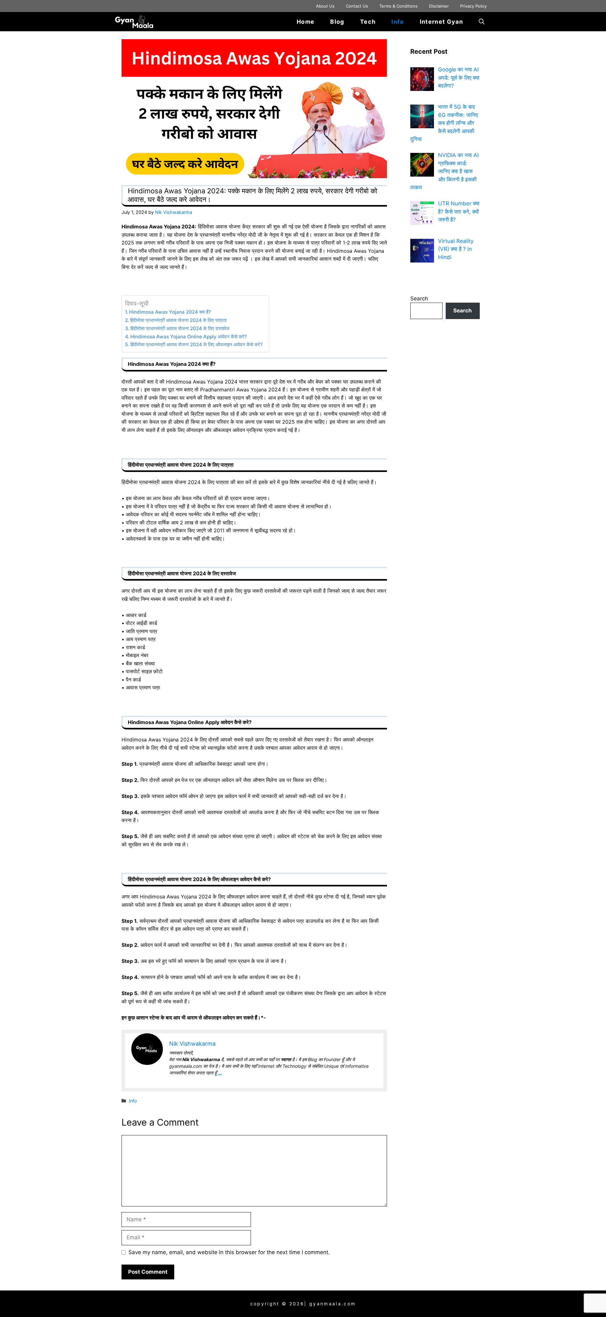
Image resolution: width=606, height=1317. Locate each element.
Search (419, 298)
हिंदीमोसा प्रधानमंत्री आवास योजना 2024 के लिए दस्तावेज (179, 328)
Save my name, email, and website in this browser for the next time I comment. (229, 1252)
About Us (325, 6)
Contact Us (357, 6)
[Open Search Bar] (481, 21)
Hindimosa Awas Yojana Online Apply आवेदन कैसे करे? (188, 337)
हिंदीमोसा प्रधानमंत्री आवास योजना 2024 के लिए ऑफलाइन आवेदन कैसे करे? (196, 344)
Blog (337, 21)
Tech (368, 21)
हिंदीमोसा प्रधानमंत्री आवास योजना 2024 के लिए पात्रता (179, 320)
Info (397, 21)
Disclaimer (439, 6)
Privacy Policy (473, 6)
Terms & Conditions (398, 6)
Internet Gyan (441, 21)
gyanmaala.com (332, 1303)
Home (305, 21)
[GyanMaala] (138, 21)
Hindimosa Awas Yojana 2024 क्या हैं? (170, 312)
